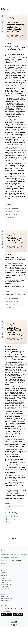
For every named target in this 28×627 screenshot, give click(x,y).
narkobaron (8, 509)
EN (11, 624)
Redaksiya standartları (6, 584)
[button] (2, 16)
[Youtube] (12, 608)
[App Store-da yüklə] (6, 614)
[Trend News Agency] (5, 550)
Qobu (23, 294)
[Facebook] (5, 608)
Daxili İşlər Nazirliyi (10, 294)
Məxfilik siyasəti (4, 596)
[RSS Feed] (21, 608)
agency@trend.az (4, 563)
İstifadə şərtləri (4, 594)
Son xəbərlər (4, 570)
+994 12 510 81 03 (5, 561)
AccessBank (9, 204)
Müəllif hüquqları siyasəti (6, 598)
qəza (19, 294)
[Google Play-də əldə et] (18, 614)
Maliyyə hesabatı (5, 588)
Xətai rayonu (20, 506)
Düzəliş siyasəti (4, 586)
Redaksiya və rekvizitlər (6, 580)
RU (16, 624)
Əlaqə (2, 582)
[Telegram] (15, 608)
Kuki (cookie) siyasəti (5, 600)
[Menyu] (25, 9)
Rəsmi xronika (4, 572)
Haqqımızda (4, 578)
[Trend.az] (5, 9)
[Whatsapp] (2, 608)
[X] (8, 608)
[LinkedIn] (18, 608)
